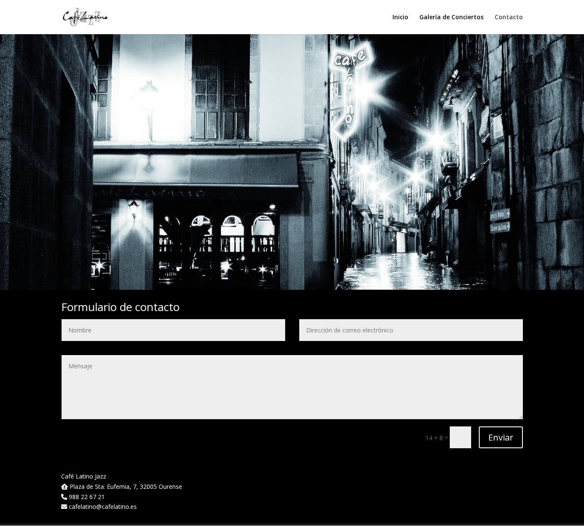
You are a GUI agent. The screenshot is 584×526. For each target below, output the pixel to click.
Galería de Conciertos (451, 17)
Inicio (400, 17)
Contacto (509, 17)
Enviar (500, 437)
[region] (292, 161)
